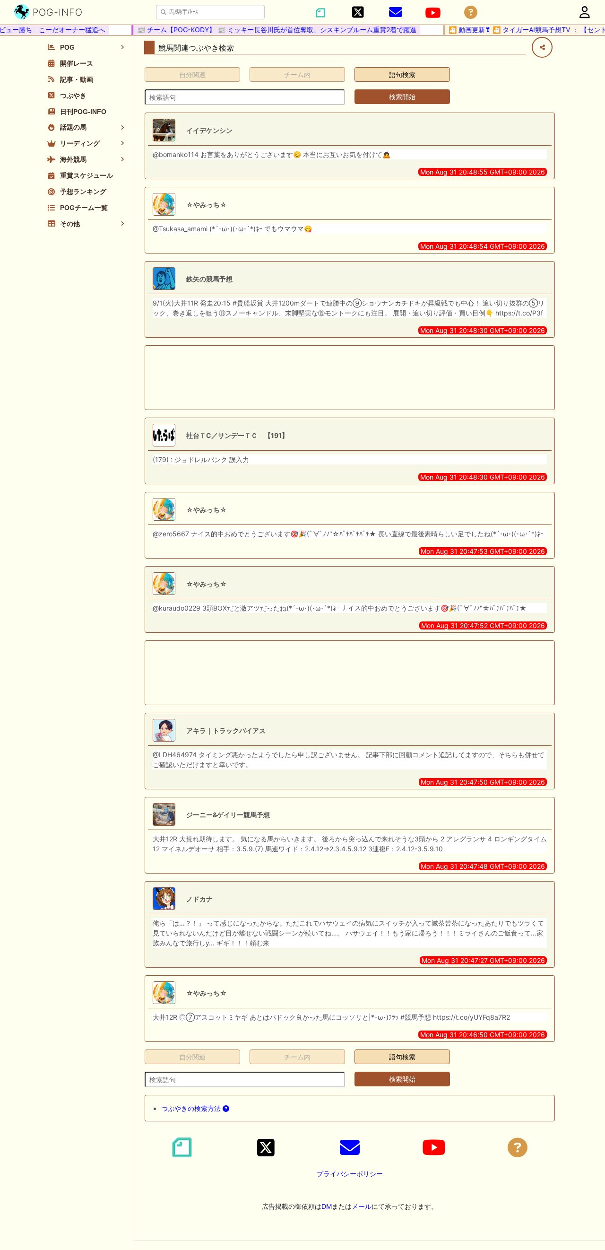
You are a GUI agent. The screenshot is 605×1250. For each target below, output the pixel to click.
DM (326, 1206)
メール (362, 1206)
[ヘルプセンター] (470, 12)
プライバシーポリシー (350, 1174)
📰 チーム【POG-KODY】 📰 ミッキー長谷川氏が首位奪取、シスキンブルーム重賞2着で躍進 (268, 30)
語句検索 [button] (402, 74)
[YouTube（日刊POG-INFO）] (433, 12)
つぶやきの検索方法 (192, 1108)
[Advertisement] (350, 378)
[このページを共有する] (542, 47)
